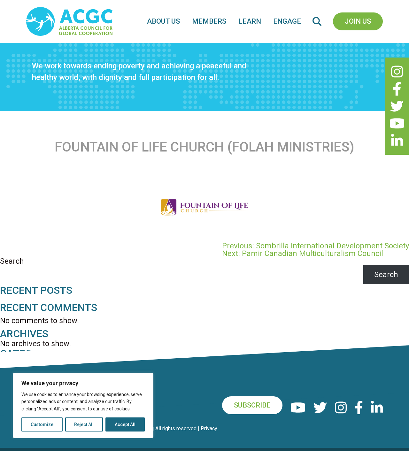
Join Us (358, 21)
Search (12, 261)
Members (209, 21)
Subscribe (252, 405)
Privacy (209, 428)
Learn (249, 21)
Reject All (84, 424)
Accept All (125, 424)
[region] (83, 405)
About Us (163, 21)
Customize (42, 424)
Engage (287, 21)
